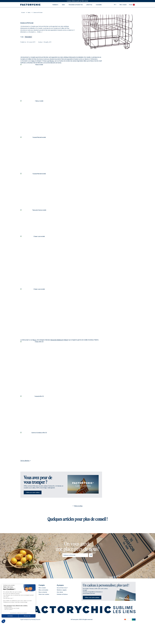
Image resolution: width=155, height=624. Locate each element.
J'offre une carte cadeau (33, 492)
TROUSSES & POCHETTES (75, 4)
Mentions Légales (62, 590)
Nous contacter (43, 592)
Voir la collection (25, 460)
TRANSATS (55, 4)
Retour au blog (78, 506)
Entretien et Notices (62, 594)
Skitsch (66, 340)
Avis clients (60, 592)
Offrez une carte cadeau (92, 597)
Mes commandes (43, 590)
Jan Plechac (50, 61)
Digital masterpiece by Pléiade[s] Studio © (30, 619)
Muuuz (34, 340)
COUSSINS (99, 4)
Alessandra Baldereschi (57, 340)
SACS (63, 4)
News (29, 12)
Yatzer (33, 61)
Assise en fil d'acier (37, 12)
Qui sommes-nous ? (62, 588)
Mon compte (42, 588)
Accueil (23, 12)
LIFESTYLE (89, 4)
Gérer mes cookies (44, 594)
